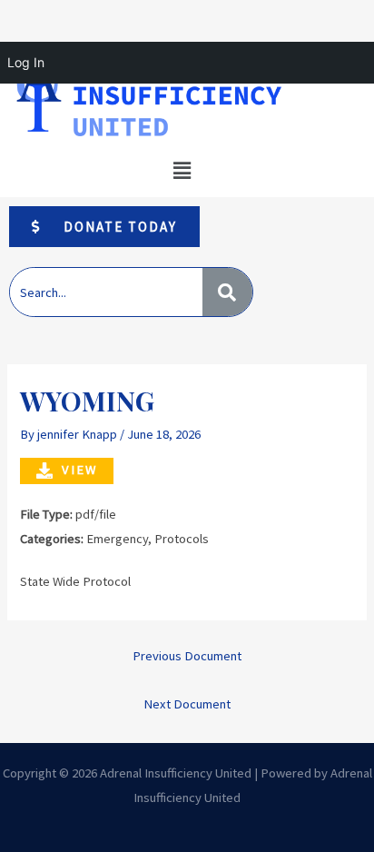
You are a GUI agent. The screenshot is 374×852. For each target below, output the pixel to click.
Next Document (187, 704)
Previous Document (187, 656)
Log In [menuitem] (25, 62)
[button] (181, 171)
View (79, 469)
